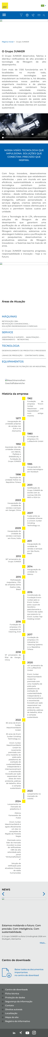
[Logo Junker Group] (5, 5)
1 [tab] (24, 37)
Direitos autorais (13, 1009)
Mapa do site (12, 1017)
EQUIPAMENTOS (13, 361)
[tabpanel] (24, 27)
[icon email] (39, 15)
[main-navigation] (4, 15)
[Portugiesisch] (42, 6)
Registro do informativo (17, 1021)
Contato (9, 1005)
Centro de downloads (16, 989)
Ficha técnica (12, 993)
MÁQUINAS (9, 316)
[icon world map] (27, 15)
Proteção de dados (15, 997)
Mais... (13, 943)
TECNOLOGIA (10, 345)
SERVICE (7, 332)
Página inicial (8, 42)
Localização (11, 1013)
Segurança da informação (18, 1001)
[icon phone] (33, 15)
